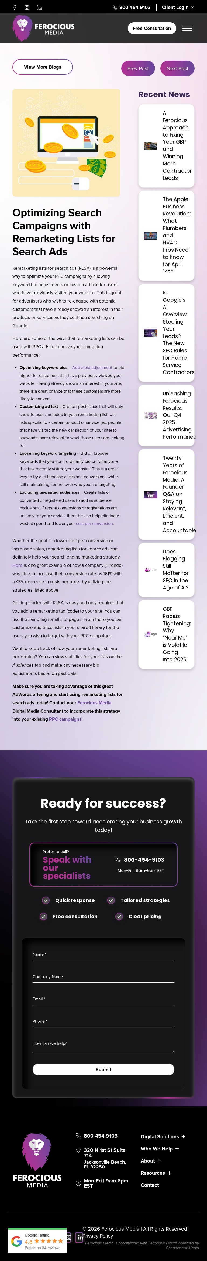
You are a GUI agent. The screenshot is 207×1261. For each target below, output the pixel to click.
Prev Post (138, 68)
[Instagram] (27, 7)
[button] (188, 28)
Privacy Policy (97, 1235)
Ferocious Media (94, 702)
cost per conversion (94, 523)
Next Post (177, 68)
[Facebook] (14, 7)
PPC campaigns (65, 719)
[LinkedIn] (39, 7)
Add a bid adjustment (92, 367)
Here (17, 565)
